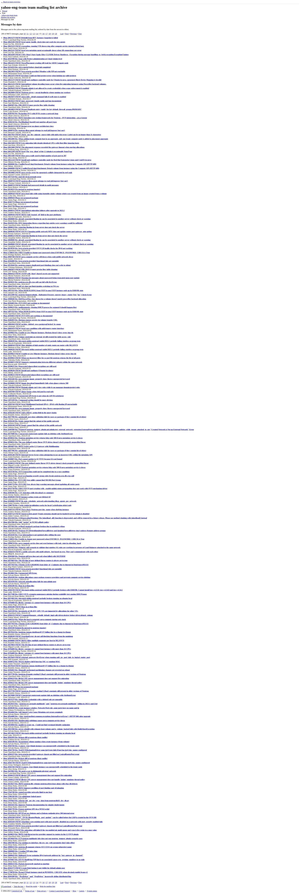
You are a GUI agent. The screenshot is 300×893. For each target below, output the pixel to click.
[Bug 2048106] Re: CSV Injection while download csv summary (28, 493)
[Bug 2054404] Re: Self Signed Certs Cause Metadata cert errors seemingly (33, 712)
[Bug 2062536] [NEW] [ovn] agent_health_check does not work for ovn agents (34, 42)
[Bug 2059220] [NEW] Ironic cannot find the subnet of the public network (32, 425)
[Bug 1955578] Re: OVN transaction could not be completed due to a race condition (36, 472)
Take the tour (18, 886)
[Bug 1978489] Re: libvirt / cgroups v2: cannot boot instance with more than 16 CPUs (37, 603)
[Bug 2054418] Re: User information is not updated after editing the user (32, 535)
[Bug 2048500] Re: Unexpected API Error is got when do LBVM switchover (33, 396)
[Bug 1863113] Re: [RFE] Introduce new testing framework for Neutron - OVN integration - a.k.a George (45, 118)
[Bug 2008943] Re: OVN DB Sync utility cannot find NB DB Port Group (32, 480)
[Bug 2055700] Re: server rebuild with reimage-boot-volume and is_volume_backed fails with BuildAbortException (49, 729)
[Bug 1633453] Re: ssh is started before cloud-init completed (27, 67)
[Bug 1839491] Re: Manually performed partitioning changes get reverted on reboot (36, 670)
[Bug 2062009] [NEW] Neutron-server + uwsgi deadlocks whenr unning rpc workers (36, 93)
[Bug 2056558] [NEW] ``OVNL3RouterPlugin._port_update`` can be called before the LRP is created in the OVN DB (49, 817)
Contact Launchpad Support (59, 891)
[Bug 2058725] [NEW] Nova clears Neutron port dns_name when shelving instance (36, 510)
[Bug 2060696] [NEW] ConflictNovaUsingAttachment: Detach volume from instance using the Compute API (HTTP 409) (51, 168)
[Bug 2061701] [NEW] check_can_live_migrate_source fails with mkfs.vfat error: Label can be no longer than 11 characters (52, 135)
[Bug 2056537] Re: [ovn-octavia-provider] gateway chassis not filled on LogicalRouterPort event (41, 754)
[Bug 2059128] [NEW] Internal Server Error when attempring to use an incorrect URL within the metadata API (47, 455)
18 (50, 34)
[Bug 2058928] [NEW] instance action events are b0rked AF (27, 497)
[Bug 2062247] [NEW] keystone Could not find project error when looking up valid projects (39, 76)
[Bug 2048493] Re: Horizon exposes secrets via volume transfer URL (30, 320)
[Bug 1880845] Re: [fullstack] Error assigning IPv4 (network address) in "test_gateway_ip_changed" (43, 855)
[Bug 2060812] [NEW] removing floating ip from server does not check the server (35, 236)
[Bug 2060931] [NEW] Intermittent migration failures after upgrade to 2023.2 (34, 210)
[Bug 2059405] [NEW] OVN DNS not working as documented (27, 316)
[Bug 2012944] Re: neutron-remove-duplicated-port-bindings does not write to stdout (37, 265)
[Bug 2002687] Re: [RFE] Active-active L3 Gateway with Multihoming (31, 446)
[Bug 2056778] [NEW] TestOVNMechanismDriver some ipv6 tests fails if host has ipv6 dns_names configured (46, 763)
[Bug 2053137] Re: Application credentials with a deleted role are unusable (32, 699)
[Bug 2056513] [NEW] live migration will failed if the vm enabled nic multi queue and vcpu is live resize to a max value (50, 830)
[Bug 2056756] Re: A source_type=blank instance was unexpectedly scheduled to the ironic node (41, 746)
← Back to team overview (10, 2)
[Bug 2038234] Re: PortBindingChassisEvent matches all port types (30, 122)
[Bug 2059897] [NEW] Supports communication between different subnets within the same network (42, 362)
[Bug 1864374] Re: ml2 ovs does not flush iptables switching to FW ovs (31, 286)
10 (24, 34)
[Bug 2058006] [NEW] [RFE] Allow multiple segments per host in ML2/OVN (33, 641)
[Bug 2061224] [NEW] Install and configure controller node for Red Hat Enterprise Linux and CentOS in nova (47, 160)
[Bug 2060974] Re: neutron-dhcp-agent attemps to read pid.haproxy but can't (34, 130)
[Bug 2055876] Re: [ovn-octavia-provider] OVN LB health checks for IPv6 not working (37, 248)
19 (53, 34)
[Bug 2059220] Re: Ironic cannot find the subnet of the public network (31, 421)
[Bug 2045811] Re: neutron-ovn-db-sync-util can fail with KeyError (30, 282)
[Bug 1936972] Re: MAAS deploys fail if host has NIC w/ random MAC (31, 662)
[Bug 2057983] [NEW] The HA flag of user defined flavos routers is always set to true (36, 645)
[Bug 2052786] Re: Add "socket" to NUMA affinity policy (26, 522)
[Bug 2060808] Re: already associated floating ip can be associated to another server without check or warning (46, 219)
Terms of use (29, 891)
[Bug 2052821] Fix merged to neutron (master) (21, 189)
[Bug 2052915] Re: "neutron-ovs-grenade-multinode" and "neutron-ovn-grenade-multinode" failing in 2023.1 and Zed (50, 704)
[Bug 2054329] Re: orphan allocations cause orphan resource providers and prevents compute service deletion (46, 577)
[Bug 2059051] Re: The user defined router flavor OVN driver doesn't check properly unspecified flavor (44, 442)
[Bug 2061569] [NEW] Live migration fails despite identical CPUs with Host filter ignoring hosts (41, 143)
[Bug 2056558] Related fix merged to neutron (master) (24, 628)
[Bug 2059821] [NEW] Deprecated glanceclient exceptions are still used (31, 375)
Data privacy (42, 891)
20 (56, 34)
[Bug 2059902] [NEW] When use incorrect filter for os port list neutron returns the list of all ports (41, 358)
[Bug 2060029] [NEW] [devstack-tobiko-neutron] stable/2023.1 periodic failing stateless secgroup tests (43, 349)
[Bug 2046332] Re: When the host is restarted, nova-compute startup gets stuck (34, 619)
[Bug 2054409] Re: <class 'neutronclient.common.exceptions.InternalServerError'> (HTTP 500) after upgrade (46, 716)
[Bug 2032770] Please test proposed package (20, 206)
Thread (4, 11)
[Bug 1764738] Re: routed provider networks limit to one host (27, 792)
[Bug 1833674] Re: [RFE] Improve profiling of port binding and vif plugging (33, 788)
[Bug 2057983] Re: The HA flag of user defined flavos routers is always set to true (35, 560)
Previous (73, 34)
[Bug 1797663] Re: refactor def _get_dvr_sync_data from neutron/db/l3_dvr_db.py (36, 801)
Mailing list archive (8, 17)
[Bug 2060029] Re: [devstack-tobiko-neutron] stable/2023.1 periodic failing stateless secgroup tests (41, 341)
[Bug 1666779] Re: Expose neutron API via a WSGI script (26, 809)
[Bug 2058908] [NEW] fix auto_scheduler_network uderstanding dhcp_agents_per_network (39, 501)
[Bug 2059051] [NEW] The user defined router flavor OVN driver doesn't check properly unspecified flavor (46, 463)
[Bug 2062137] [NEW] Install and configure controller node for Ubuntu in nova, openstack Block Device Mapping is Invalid (52, 80)
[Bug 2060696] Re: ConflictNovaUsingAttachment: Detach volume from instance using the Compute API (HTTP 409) (49, 164)
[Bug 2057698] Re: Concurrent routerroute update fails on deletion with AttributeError (38, 434)
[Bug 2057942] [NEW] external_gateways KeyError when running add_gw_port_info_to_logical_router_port (46, 657)
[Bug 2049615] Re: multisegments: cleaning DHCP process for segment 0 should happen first (39, 307)
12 (31, 34)
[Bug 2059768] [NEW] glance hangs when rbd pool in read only (28, 392)
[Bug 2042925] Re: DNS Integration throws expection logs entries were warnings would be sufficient (42, 223)
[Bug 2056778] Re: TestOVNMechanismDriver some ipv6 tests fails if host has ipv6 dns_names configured (45, 750)
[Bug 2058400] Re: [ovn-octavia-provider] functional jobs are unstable (31, 261)
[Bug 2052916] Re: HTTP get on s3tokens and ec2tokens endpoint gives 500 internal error (38, 813)
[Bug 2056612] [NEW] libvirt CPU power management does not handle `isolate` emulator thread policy (44, 780)
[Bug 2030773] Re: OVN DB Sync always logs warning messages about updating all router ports (41, 484)
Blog (74, 891)
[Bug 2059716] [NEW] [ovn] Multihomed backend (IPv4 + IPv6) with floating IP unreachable (40, 404)
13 (34, 34)
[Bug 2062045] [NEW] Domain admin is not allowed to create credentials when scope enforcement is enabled (46, 88)
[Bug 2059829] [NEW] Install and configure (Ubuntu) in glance (28, 371)
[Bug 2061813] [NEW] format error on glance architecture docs (28, 126)
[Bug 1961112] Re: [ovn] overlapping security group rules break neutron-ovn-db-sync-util (38, 476)
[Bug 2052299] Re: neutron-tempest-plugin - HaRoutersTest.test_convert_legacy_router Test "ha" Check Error (47, 295)
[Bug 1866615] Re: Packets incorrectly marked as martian (26, 864)
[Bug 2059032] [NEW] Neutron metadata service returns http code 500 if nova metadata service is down (44, 467)
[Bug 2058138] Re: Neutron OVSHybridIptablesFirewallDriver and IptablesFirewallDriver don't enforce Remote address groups (54, 531)
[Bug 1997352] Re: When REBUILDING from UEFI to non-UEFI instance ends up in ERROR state (43, 291)
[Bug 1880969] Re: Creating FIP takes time (20, 851)
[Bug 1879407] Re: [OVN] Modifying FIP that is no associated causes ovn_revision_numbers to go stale (43, 860)
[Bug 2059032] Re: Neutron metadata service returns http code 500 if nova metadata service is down (42, 438)
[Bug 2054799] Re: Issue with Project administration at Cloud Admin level (32, 59)
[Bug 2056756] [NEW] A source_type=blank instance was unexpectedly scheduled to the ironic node (42, 767)
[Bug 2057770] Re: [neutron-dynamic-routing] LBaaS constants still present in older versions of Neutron (44, 674)
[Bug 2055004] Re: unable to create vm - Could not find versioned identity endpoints (36, 725)
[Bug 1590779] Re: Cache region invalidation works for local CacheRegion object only (37, 505)
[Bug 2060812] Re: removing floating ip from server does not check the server (34, 227)
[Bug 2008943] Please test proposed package (20, 198)
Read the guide (31, 886)
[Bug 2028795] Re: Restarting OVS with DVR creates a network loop (30, 114)
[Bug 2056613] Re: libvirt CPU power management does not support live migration (36, 678)
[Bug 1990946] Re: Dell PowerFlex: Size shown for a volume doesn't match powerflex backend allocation (44, 299)
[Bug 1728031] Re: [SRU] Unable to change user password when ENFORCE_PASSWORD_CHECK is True (46, 253)
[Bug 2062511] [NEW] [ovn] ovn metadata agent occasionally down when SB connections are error (42, 50)
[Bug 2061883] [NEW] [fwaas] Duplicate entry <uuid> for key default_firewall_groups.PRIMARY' (42, 109)
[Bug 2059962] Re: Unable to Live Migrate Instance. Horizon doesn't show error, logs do (38, 333)
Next (67, 34)
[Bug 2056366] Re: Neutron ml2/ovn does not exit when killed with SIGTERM (34, 556)
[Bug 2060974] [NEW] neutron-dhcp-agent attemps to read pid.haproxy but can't (35, 181)
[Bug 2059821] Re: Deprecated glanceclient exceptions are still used (29, 366)
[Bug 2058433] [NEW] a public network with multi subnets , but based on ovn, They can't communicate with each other (50, 552)
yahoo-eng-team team (9, 15)
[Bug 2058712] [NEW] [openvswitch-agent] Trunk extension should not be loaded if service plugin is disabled (46, 514)
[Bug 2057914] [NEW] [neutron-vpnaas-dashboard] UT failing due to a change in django (38, 666)
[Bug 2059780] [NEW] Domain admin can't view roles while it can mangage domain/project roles (41, 387)
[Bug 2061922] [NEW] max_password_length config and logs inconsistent (32, 101)
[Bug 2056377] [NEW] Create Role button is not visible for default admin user (34, 868)
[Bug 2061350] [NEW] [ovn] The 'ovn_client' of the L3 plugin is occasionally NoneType (37, 151)
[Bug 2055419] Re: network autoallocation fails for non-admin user (29, 582)
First (80, 34)
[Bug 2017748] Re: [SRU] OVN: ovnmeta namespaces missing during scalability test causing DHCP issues (45, 594)
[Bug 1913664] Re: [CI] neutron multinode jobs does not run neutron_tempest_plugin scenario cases (42, 839)
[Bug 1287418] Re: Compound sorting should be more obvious (28, 400)
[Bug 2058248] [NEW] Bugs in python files (20, 607)
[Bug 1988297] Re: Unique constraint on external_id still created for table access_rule (37, 337)
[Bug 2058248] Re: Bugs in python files (18, 586)
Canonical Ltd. (16, 891)
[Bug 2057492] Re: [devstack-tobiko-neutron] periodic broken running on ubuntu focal (37, 598)
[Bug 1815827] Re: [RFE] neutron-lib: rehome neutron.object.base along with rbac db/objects (40, 784)
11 (27, 34)
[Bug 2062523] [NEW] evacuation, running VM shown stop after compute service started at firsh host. (43, 46)
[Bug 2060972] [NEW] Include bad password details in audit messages (31, 185)
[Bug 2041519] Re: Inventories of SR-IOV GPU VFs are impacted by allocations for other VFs (40, 611)
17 (46, 34)
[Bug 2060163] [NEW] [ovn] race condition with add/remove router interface (33, 328)
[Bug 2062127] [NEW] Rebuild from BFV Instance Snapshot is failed (30, 38)
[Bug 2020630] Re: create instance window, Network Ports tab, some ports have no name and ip (41, 708)
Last (61, 34)
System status (92, 891)
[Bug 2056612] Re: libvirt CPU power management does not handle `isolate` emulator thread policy (42, 683)
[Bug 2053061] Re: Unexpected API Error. (20, 573)
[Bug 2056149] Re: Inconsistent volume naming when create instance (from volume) (36, 742)
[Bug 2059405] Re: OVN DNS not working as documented (26, 303)
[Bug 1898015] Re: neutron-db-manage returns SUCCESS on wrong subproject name (37, 847)
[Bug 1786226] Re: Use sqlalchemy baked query (22, 796)
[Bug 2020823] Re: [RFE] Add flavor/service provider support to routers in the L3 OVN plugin (41, 834)
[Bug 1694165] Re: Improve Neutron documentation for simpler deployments (33, 805)
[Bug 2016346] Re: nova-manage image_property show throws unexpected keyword (36, 379)
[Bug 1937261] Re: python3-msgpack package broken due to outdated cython (34, 526)
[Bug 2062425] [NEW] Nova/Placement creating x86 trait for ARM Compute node (35, 63)
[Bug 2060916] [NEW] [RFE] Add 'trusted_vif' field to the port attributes (32, 215)
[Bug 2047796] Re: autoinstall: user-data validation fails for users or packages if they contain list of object (44, 417)
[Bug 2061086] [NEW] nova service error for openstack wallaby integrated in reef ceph (37, 173)
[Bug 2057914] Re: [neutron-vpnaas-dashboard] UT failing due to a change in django (37, 632)
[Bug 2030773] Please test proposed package (20, 202)
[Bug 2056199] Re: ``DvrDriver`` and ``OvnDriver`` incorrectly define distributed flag (37, 876)
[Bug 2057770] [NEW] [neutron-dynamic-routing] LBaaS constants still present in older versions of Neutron (46, 691)
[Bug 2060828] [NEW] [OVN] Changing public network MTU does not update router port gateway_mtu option (47, 232)
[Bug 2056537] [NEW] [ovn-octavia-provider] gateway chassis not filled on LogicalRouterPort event (42, 826)
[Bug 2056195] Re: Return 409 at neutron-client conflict (25, 737)
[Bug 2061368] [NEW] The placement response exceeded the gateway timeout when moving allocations (43, 147)
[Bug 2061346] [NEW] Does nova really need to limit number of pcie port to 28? (34, 156)
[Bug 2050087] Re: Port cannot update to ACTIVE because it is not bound (32, 459)
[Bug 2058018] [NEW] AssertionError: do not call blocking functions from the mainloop (38, 636)
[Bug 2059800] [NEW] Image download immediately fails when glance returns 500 (35, 383)
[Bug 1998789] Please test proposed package (20, 687)
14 (37, 34)
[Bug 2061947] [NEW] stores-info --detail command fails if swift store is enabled (34, 97)
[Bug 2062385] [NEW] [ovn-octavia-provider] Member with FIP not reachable (34, 71)
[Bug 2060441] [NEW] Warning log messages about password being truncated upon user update (41, 278)
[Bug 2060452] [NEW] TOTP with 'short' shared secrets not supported (31, 274)
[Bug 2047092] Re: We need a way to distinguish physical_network (29, 771)
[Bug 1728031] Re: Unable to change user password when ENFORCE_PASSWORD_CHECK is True (43, 539)
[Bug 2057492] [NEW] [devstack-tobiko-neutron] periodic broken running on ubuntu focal (39, 733)
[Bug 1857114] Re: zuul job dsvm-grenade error (22, 177)
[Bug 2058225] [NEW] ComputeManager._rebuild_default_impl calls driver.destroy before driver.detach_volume (48, 615)
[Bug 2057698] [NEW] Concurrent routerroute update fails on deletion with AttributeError (39, 695)
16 (43, 34)
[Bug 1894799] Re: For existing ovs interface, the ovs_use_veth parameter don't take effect (39, 843)
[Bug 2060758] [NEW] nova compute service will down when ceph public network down (38, 257)
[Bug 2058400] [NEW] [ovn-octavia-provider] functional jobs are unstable (32, 569)
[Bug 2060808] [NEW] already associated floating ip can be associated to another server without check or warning (48, 244)
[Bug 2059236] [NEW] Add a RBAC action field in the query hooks (30, 413)
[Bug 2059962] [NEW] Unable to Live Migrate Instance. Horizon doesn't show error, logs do (39, 354)
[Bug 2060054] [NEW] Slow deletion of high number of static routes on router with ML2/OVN (40, 345)
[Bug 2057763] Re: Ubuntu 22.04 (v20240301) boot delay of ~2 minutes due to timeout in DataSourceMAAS (45, 565)
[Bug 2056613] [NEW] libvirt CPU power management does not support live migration (37, 775)
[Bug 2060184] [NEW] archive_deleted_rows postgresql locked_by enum (32, 324)
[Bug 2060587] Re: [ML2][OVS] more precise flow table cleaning (28, 105)
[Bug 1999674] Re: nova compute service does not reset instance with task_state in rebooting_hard (42, 543)
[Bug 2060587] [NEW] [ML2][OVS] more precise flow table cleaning (30, 269)
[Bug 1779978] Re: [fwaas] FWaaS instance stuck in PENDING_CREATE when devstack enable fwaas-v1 (45, 872)
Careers (81, 891)
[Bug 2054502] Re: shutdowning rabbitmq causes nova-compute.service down (34, 721)
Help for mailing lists (47, 886)
